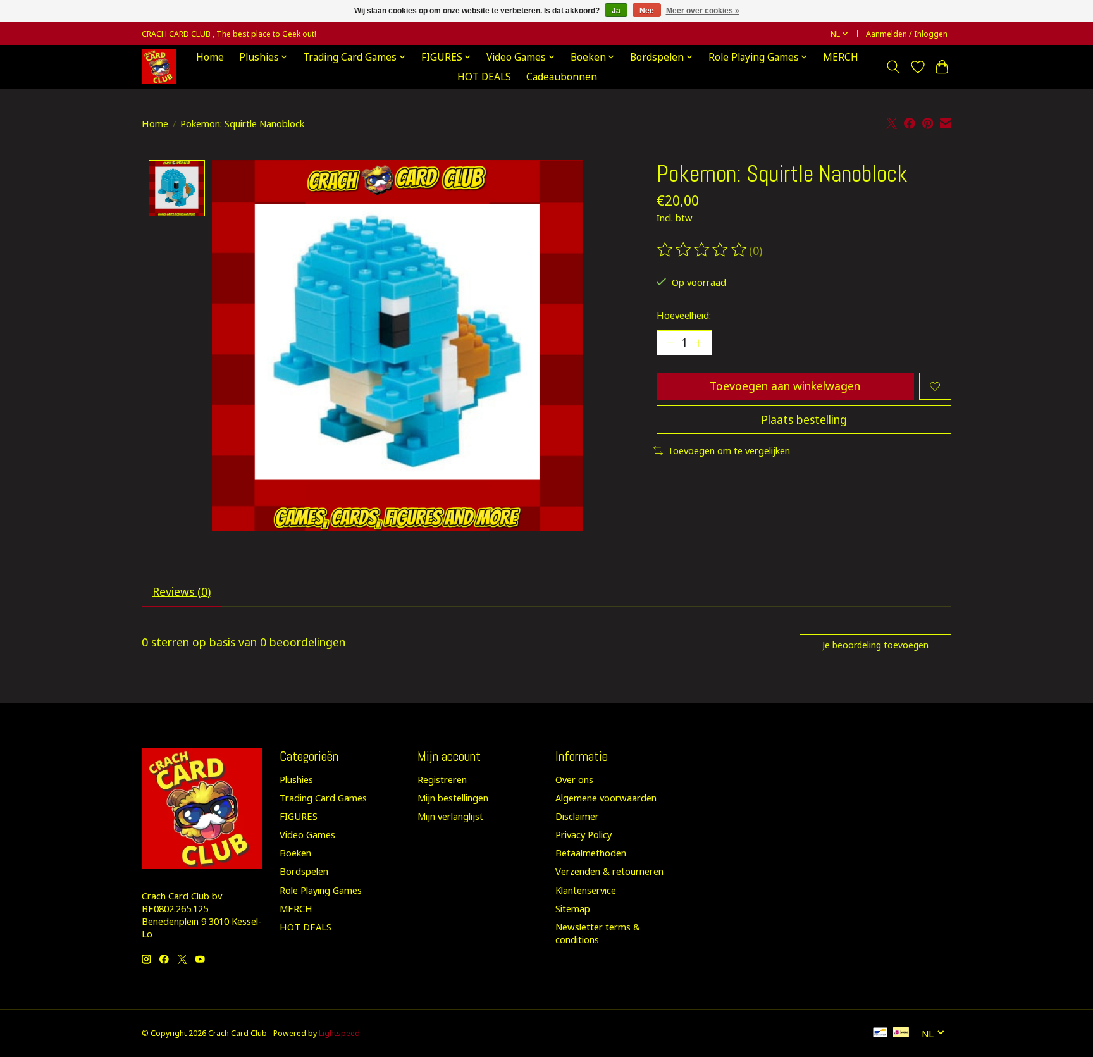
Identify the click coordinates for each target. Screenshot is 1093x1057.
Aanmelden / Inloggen (907, 33)
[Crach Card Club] (159, 66)
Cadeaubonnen (561, 76)
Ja (616, 10)
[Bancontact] (880, 1033)
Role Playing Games (321, 890)
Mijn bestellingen (452, 797)
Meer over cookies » (702, 10)
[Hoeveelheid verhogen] (698, 343)
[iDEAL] (901, 1033)
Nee (646, 10)
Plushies (296, 779)
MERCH (840, 57)
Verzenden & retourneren (609, 871)
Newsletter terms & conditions (597, 933)
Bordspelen (304, 871)
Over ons (574, 779)
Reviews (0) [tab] (181, 591)
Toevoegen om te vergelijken (728, 450)
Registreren (442, 779)
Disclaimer (577, 816)
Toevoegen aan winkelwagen (785, 385)
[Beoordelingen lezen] (703, 250)
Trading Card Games (323, 797)
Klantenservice (585, 890)
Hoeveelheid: (684, 315)
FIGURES (299, 816)
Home (210, 57)
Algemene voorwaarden (606, 797)
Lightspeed (339, 1033)
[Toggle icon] (893, 67)
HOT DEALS (484, 76)
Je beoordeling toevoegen (875, 645)
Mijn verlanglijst (450, 816)
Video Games (307, 834)
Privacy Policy (583, 834)
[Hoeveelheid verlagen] (670, 343)
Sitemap (572, 908)
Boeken (295, 852)
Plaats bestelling (804, 419)
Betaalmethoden (590, 852)
